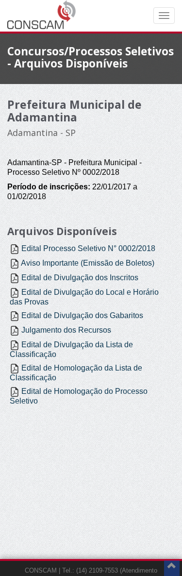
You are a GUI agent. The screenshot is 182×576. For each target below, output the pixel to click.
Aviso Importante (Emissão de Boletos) (87, 263)
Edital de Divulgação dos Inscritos (79, 277)
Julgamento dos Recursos (66, 330)
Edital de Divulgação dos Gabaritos (82, 315)
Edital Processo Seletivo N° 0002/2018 (88, 248)
